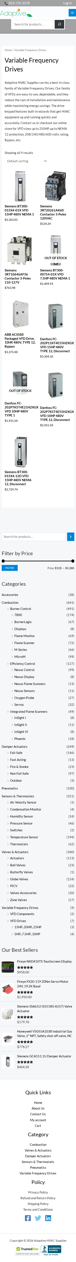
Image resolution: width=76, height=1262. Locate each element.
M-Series (20, 649)
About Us (38, 1108)
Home (8, 50)
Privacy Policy (38, 1192)
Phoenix (20, 739)
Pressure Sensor (21, 823)
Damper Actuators (14, 746)
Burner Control (20, 609)
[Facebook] (27, 1218)
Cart (38, 1126)
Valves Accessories (23, 893)
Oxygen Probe (24, 698)
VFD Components (22, 914)
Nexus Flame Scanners (30, 684)
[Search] (59, 24)
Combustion (10, 602)
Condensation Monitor (25, 809)
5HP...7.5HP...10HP (27, 934)
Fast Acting (18, 760)
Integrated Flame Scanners (29, 711)
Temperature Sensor (24, 837)
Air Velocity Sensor (23, 802)
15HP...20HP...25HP (27, 927)
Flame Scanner (24, 643)
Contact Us (38, 1114)
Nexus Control (24, 670)
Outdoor (16, 780)
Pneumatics (10, 788)
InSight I (20, 718)
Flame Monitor (24, 636)
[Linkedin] (48, 1218)
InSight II (20, 725)
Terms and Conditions (38, 1209)
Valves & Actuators (15, 852)
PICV (13, 886)
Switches (16, 830)
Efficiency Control (22, 663)
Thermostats (19, 844)
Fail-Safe (16, 753)
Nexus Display (24, 677)
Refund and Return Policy (38, 1198)
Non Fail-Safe (19, 773)
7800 (18, 615)
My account (38, 1120)
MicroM (20, 656)
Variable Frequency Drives (20, 908)
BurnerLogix (23, 622)
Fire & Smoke (19, 767)
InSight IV (21, 732)
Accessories (10, 595)
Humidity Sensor (21, 816)
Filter (9, 567)
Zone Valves (18, 900)
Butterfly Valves (21, 872)
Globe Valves (19, 879)
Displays (20, 629)
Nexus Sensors (24, 691)
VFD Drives (18, 921)
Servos (19, 704)
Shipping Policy (38, 1204)
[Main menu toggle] (72, 12)
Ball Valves (18, 865)
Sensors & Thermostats (18, 796)
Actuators (17, 858)
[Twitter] (38, 1218)
